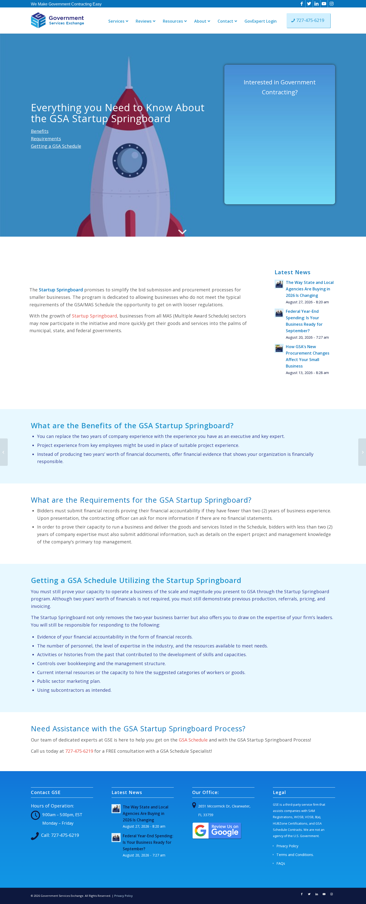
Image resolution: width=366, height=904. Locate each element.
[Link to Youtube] (324, 3)
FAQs (280, 863)
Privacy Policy (287, 846)
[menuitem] (66, 3)
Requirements (46, 139)
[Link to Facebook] (301, 3)
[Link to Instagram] (331, 3)
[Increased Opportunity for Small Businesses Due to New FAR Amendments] (4, 452)
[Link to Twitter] (309, 3)
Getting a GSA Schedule (56, 146)
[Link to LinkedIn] (316, 3)
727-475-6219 (79, 751)
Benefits (40, 131)
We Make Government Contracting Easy (66, 4)
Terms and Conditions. (295, 854)
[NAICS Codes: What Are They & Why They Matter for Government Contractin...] (362, 452)
